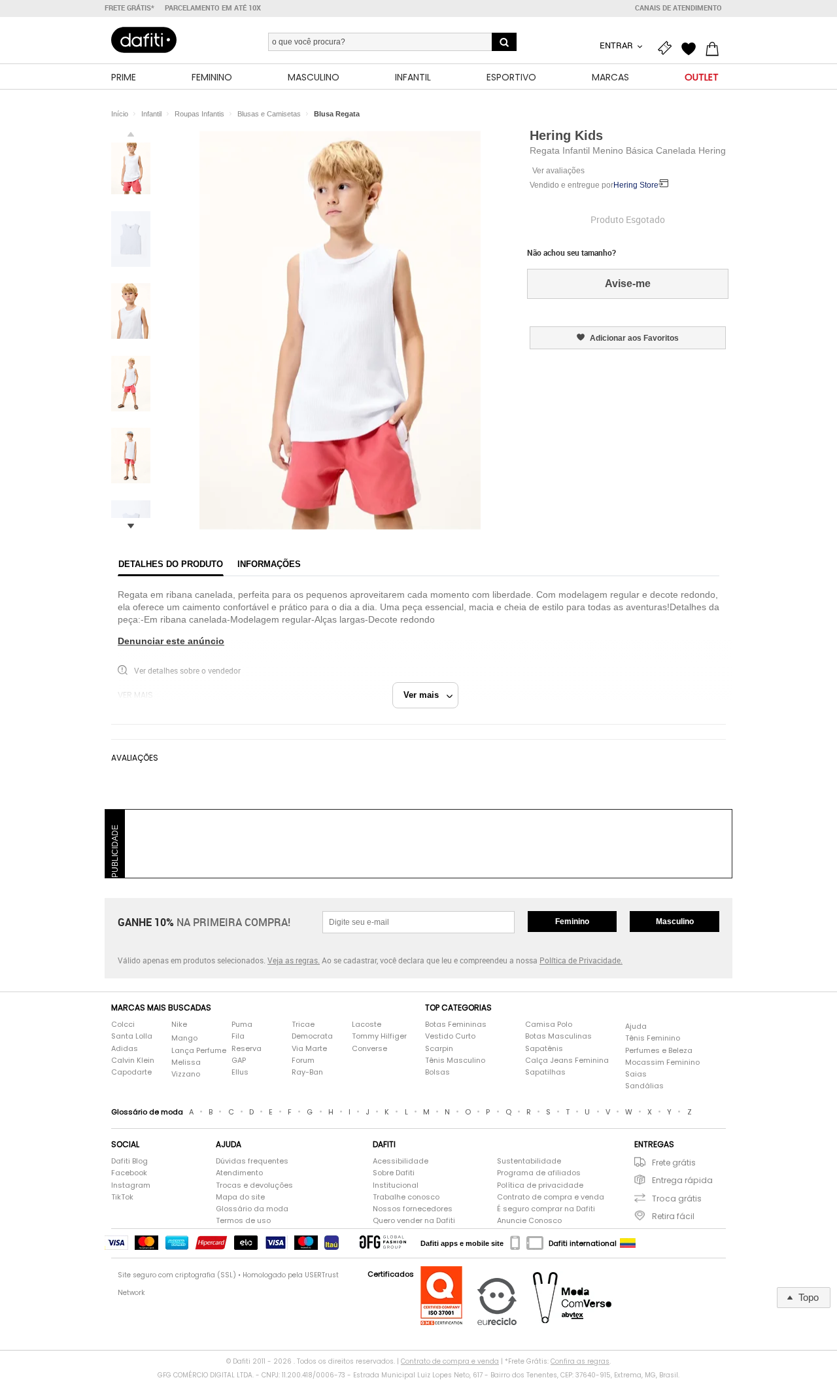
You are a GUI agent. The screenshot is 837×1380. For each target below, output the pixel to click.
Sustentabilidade (529, 1161)
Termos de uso (243, 1221)
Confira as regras (580, 1361)
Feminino (572, 921)
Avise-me (628, 283)
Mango (184, 1038)
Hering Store (635, 185)
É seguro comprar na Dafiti (546, 1209)
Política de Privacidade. (581, 960)
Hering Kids (566, 135)
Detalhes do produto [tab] (170, 564)
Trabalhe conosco (406, 1197)
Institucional (395, 1185)
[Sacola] (715, 47)
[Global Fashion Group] (383, 1243)
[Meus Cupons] (668, 47)
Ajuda (636, 1026)
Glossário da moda (252, 1209)
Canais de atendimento (678, 7)
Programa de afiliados (539, 1173)
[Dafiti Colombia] (628, 1243)
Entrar (617, 45)
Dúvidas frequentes (252, 1161)
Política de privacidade (540, 1185)
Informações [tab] (269, 564)
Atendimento (239, 1173)
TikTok (122, 1197)
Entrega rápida (682, 1180)
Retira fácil (673, 1216)
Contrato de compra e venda (550, 1197)
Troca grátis (677, 1198)
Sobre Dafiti (394, 1173)
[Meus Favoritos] (691, 47)
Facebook (129, 1173)
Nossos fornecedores (413, 1209)
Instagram (130, 1185)
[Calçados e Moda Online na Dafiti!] (144, 40)
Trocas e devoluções (254, 1185)
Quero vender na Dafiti (414, 1221)
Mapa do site (240, 1197)
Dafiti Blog (129, 1161)
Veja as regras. (293, 960)
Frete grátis (674, 1162)
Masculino (675, 921)
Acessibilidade (400, 1161)
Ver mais (425, 695)
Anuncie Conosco (529, 1221)
